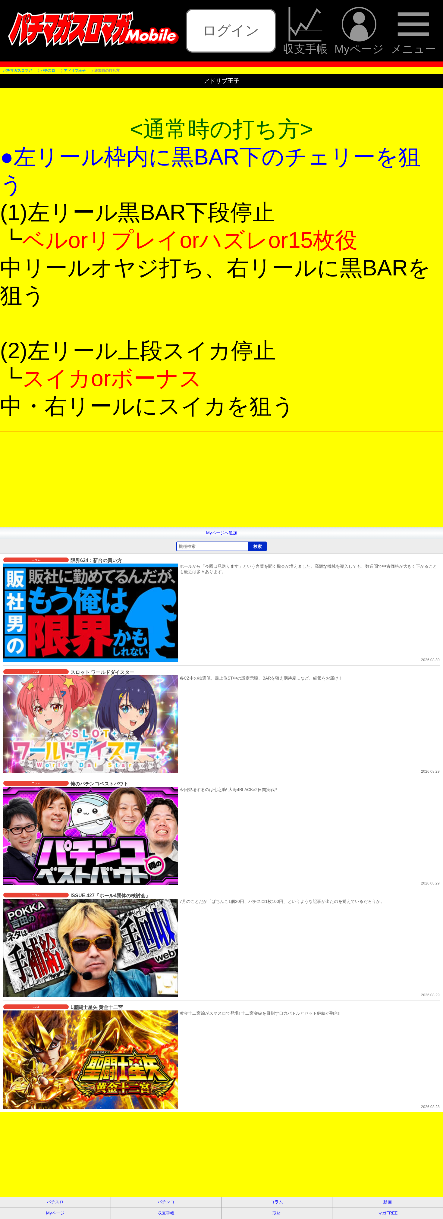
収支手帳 (305, 49)
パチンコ (166, 1201)
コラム (276, 1201)
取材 (276, 1213)
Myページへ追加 (221, 532)
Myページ (359, 49)
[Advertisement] (181, 485)
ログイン (231, 30)
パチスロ (55, 1201)
